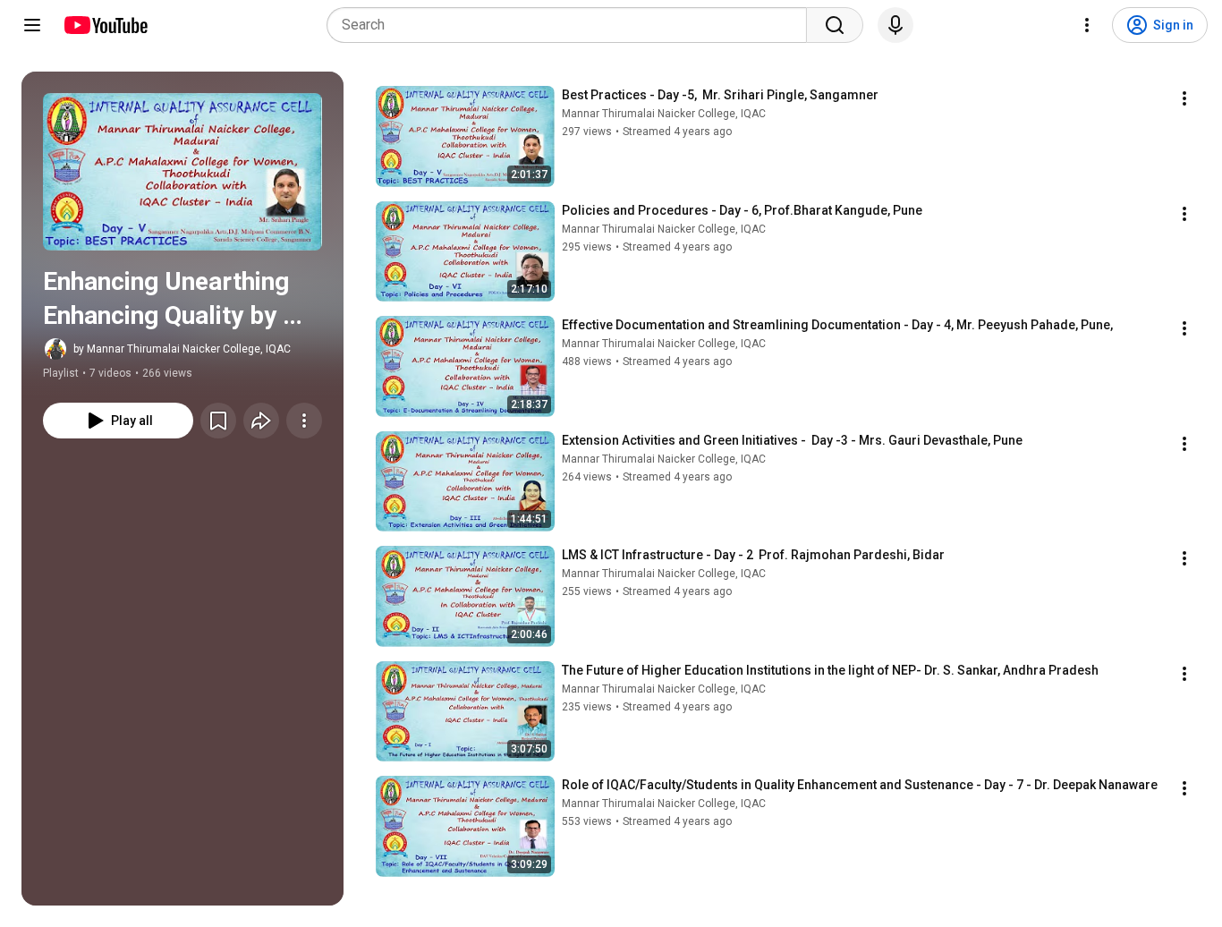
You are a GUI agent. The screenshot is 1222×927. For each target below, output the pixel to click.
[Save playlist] (218, 420)
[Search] (834, 25)
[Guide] (32, 25)
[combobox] (572, 25)
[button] (182, 172)
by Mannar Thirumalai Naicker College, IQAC (182, 349)
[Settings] (1087, 25)
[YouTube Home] (105, 25)
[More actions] (304, 420)
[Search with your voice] (895, 25)
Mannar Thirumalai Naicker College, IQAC (664, 113)
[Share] (261, 420)
